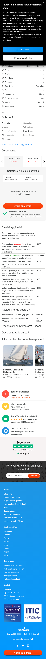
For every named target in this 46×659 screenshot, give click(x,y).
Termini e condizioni (12, 514)
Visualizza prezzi (23, 206)
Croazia (7, 534)
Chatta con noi (13, 599)
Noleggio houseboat (12, 579)
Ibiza (6, 555)
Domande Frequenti (12, 497)
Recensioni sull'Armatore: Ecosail (22, 326)
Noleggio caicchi (10, 575)
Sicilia (6, 541)
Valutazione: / (24, 420)
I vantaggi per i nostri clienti (15, 504)
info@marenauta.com (15, 596)
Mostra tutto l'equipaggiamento (17, 144)
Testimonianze (10, 510)
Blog (5, 507)
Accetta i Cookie (23, 49)
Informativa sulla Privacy (14, 521)
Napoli (6, 551)
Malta (6, 545)
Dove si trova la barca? (16, 332)
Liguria (6, 548)
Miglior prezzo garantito (13, 500)
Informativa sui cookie (14, 26)
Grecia (6, 538)
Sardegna (8, 531)
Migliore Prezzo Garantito (21, 397)
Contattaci (8, 589)
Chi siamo (8, 493)
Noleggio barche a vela (13, 565)
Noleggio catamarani (12, 572)
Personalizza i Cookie (23, 57)
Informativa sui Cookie (13, 517)
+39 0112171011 (13, 592)
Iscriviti (34, 475)
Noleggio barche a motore (14, 568)
